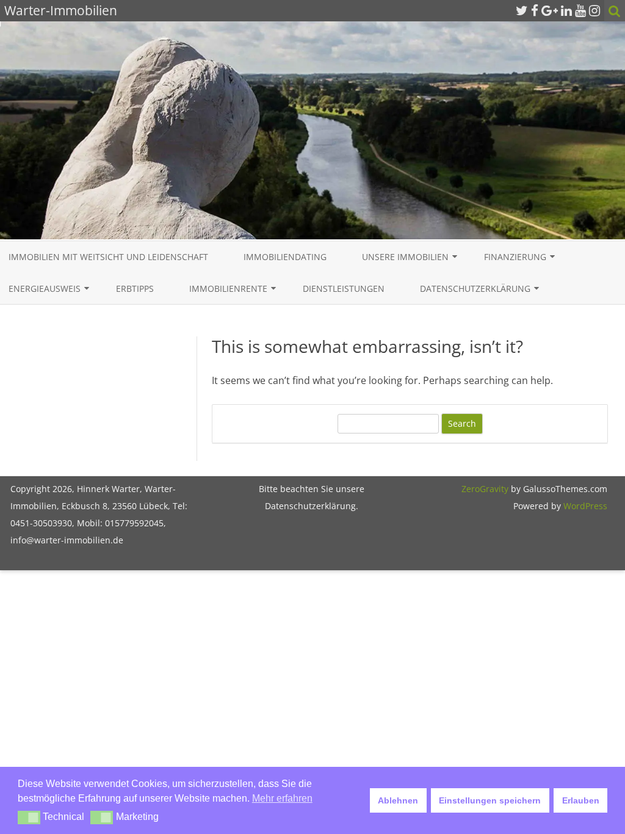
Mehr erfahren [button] (282, 798)
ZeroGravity (484, 489)
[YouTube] (580, 10)
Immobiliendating (285, 257)
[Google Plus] (549, 10)
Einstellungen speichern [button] (490, 800)
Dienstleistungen (344, 288)
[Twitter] (522, 10)
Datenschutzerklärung (475, 288)
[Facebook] (534, 10)
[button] (29, 817)
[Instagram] (594, 10)
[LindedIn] (566, 10)
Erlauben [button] (580, 800)
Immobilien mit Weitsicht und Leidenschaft (108, 257)
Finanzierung (515, 257)
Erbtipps (135, 288)
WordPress (584, 506)
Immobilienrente (228, 288)
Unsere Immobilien (405, 257)
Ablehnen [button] (398, 800)
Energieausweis (45, 288)
